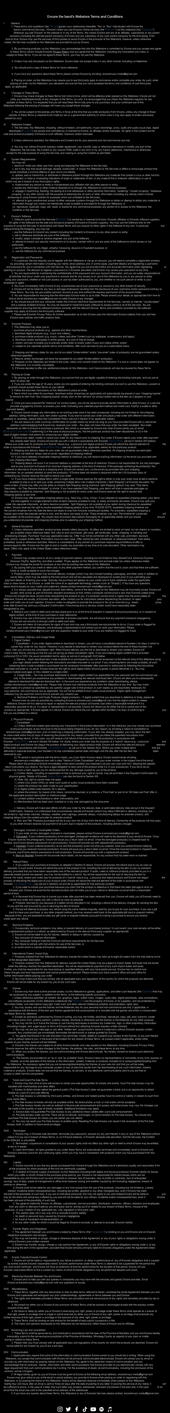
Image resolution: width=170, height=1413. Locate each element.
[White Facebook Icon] (76, 1409)
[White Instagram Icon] (60, 1409)
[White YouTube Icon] (93, 1409)
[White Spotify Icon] (101, 1409)
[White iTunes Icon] (109, 1409)
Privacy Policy (60, 51)
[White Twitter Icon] (68, 1409)
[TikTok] (85, 1409)
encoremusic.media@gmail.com (119, 73)
